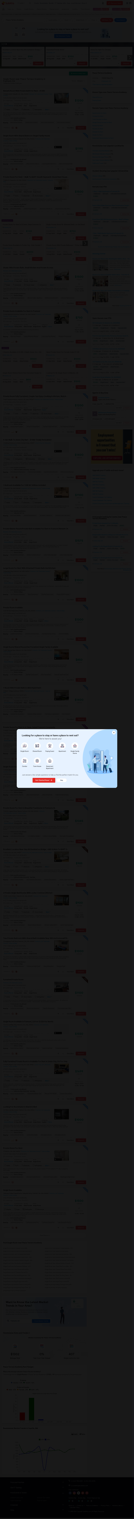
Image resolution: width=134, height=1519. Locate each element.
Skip (61, 780)
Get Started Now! (42, 780)
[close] (114, 732)
